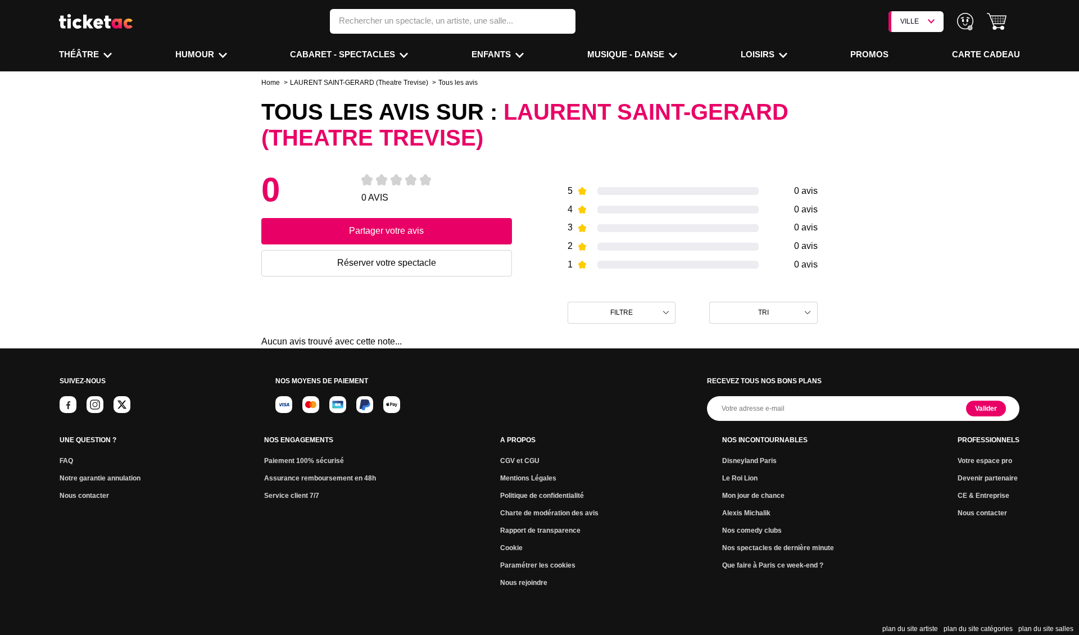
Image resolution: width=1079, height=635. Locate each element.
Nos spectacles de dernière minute (778, 548)
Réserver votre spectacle (386, 262)
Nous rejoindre (523, 583)
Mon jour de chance (753, 496)
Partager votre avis (386, 230)
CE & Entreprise (983, 496)
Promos (869, 54)
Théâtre (80, 54)
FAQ (66, 461)
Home (270, 83)
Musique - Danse (627, 54)
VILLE (909, 21)
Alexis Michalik (746, 513)
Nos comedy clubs (752, 530)
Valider (986, 408)
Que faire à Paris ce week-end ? (772, 565)
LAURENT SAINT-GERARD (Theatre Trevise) (359, 83)
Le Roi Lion (740, 478)
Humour (195, 54)
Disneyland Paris (749, 461)
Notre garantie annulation (100, 478)
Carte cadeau (986, 54)
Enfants (492, 54)
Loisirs (759, 54)
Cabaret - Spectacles (343, 54)
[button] (997, 21)
